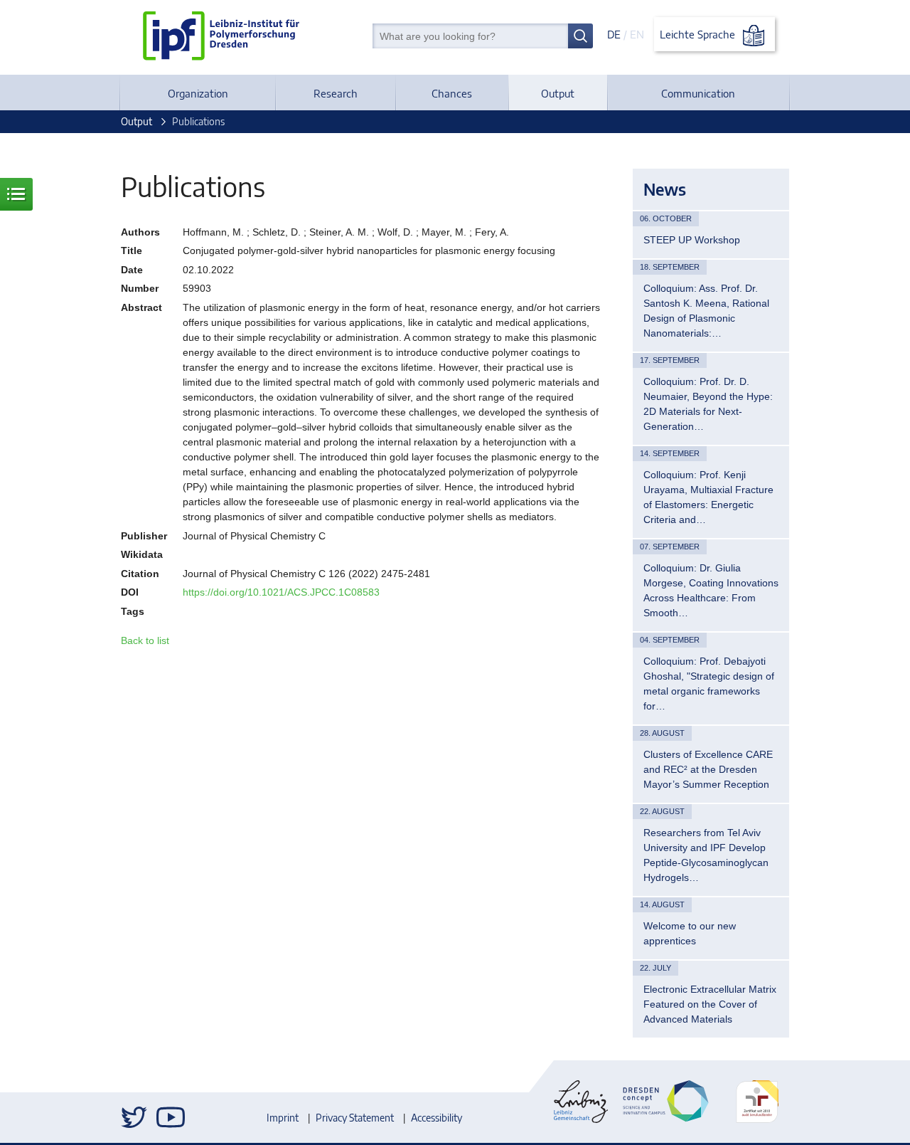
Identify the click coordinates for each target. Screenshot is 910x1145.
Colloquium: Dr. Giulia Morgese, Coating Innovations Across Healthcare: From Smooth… (710, 590)
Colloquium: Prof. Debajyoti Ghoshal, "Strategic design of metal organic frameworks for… (708, 683)
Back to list (145, 640)
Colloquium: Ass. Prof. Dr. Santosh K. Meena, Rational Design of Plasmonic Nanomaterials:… (706, 311)
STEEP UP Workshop (691, 240)
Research (336, 93)
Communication (698, 93)
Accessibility (436, 1118)
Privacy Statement (355, 1118)
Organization (198, 93)
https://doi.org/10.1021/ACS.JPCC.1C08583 (281, 592)
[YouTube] (170, 1117)
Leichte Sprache (699, 34)
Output (557, 93)
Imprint (283, 1118)
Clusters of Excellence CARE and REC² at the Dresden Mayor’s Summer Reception (708, 769)
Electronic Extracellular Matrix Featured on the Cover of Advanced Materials (709, 1004)
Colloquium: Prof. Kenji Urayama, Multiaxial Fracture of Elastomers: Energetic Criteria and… (708, 497)
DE (614, 34)
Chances (452, 93)
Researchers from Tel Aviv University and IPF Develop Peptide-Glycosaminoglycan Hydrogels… (706, 855)
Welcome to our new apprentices (689, 933)
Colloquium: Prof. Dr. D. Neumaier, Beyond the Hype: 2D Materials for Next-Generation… (708, 404)
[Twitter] (135, 1117)
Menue (16, 194)
